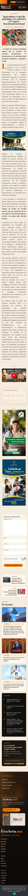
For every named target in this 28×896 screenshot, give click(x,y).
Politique (3, 849)
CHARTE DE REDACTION (8, 782)
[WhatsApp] (6, 399)
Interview (3, 863)
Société (3, 851)
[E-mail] (16, 399)
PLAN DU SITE (6, 788)
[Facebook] (6, 394)
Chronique (4, 866)
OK (14, 893)
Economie (14, 13)
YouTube (3, 880)
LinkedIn (3, 878)
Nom (5, 537)
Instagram (4, 875)
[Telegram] (11, 399)
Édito (2, 858)
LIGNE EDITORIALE (7, 785)
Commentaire (8, 519)
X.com (2, 883)
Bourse (3, 846)
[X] (16, 394)
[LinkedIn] (21, 394)
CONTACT (4, 779)
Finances (3, 844)
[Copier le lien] (21, 399)
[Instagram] (11, 394)
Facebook (3, 873)
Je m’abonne (14, 763)
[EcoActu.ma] (6, 7)
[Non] (26, 890)
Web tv (3, 861)
